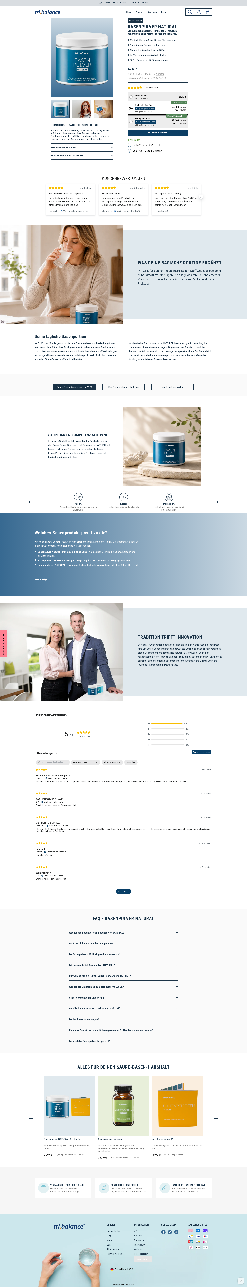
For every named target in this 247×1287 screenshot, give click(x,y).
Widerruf (138, 1249)
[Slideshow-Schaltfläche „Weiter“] (201, 196)
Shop (128, 12)
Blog (163, 12)
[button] (157, 97)
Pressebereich (141, 1254)
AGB (136, 1231)
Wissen (139, 12)
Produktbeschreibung (63, 147)
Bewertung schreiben (201, 752)
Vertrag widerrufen (143, 1259)
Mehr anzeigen (124, 891)
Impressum (139, 1245)
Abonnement (113, 1249)
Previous (31, 502)
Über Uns (152, 12)
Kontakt (110, 1240)
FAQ (109, 1236)
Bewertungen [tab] (47, 753)
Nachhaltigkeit (114, 1231)
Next (216, 502)
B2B (109, 1245)
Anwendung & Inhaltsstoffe (67, 155)
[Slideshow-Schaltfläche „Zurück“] (46, 196)
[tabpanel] (123, 828)
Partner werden (114, 1254)
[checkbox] (131, 762)
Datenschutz (140, 1240)
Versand (160, 74)
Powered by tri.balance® (123, 1285)
